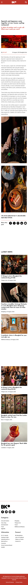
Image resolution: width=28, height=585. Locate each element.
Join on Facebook (19, 537)
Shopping (17, 520)
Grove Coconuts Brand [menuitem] (6, 545)
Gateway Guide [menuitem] (5, 537)
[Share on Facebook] (10, 223)
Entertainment (4, 524)
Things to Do (18, 522)
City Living (3, 522)
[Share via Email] (25, 223)
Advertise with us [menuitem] (5, 539)
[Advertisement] (14, 12)
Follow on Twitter (19, 539)
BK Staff (5, 52)
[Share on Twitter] (14, 223)
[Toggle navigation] (1, 2)
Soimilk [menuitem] (3, 547)
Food (2, 526)
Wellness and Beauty (20, 526)
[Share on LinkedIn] (21, 223)
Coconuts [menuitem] (3, 543)
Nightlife (3, 528)
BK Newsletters (19, 535)
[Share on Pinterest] (18, 223)
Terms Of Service (10, 582)
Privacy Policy (19, 582)
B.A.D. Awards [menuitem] (4, 535)
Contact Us (18, 541)
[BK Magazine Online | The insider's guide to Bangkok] (14, 2)
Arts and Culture (5, 520)
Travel (16, 524)
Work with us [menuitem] (4, 541)
